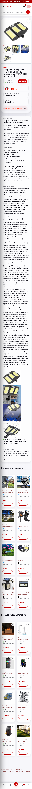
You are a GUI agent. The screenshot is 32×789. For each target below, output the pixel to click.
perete (20, 120)
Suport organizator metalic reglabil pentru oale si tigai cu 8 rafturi (23, 708)
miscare (16, 135)
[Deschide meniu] (3, 6)
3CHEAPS (27, 771)
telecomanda (25, 135)
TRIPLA (5, 137)
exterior (17, 137)
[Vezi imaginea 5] (16, 58)
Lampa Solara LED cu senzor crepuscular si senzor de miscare (23, 492)
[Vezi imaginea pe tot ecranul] (16, 31)
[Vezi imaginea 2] (16, 49)
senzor (25, 120)
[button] (12, 477)
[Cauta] (28, 12)
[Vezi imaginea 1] (7, 49)
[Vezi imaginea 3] (25, 49)
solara (11, 120)
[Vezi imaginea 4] (7, 58)
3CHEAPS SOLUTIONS (8, 771)
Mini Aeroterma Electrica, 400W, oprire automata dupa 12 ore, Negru (8, 742)
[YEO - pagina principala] (14, 6)
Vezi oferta (7, 504)
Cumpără (22, 81)
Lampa (6, 120)
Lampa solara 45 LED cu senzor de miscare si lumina (23, 594)
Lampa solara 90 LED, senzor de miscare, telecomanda (8, 594)
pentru (13, 137)
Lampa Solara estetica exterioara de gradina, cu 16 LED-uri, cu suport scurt (8, 527)
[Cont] (29, 6)
